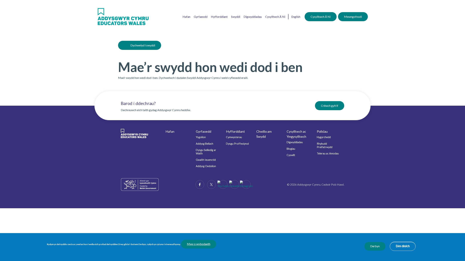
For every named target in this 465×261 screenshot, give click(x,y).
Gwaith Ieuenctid (206, 159)
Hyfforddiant (219, 16)
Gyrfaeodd (200, 16)
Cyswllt (291, 155)
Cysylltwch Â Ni (275, 16)
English (295, 16)
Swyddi (235, 16)
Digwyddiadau (253, 16)
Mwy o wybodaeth (198, 244)
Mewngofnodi (353, 16)
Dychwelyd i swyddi (142, 45)
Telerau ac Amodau (328, 153)
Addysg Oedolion (206, 166)
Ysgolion (201, 137)
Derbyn (375, 246)
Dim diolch (403, 246)
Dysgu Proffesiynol (237, 143)
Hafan (186, 16)
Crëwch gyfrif (329, 105)
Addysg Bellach (204, 143)
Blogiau (291, 148)
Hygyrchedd (324, 137)
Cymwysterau (234, 137)
